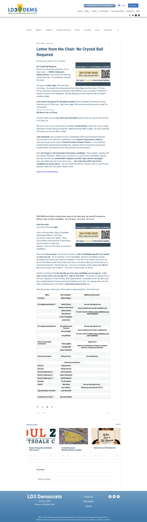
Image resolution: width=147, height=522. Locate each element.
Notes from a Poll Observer (105, 448)
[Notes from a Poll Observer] (106, 436)
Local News (87, 30)
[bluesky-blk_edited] (139, 15)
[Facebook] (130, 15)
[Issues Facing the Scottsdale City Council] (41, 436)
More (105, 30)
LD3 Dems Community (63, 30)
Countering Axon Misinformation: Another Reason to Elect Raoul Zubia (73, 449)
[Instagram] (136, 15)
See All (118, 424)
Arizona (97, 30)
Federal (77, 30)
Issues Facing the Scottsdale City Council (40, 449)
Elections (39, 30)
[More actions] (109, 43)
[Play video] (73, 191)
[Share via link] (52, 407)
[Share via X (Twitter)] (42, 407)
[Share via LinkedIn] (47, 407)
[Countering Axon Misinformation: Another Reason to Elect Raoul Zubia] (73, 436)
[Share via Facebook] (37, 407)
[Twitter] (133, 15)
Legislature (49, 30)
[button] (118, 30)
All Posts (29, 30)
